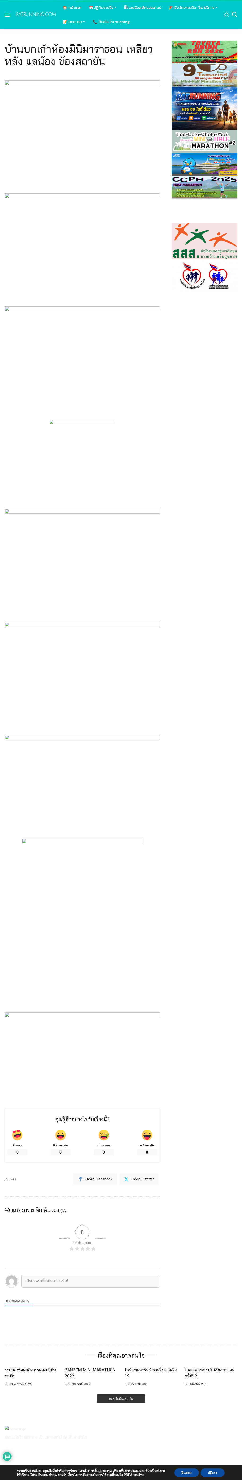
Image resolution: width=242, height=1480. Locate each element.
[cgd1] (204, 164)
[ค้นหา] (234, 14)
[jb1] (204, 187)
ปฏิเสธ (212, 1472)
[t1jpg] (204, 52)
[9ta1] (204, 74)
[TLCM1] (204, 141)
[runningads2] (204, 275)
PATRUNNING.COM (36, 14)
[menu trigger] (10, 14)
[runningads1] (204, 240)
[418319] (204, 108)
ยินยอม (187, 1472)
